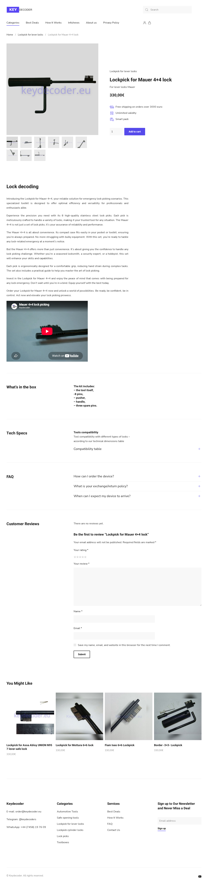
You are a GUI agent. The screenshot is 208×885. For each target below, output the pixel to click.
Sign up (162, 828)
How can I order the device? (94, 476)
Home (9, 34)
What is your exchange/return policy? (101, 486)
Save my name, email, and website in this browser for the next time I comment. (124, 645)
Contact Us (113, 830)
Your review (81, 564)
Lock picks (63, 836)
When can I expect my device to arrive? (102, 496)
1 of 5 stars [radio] (75, 557)
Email (78, 628)
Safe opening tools (68, 818)
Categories (12, 22)
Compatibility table (88, 449)
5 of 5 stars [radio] (85, 557)
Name (78, 611)
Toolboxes (63, 842)
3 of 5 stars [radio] (80, 557)
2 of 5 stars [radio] (77, 557)
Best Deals (32, 22)
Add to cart (135, 131)
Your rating (81, 550)
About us (91, 22)
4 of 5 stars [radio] (82, 557)
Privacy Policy (111, 22)
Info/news (73, 22)
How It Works (53, 22)
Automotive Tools (67, 811)
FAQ (109, 824)
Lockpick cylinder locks (70, 830)
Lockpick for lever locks (30, 34)
